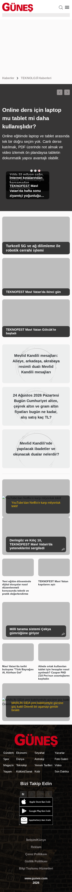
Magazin (8, 765)
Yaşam (7, 771)
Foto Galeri (61, 759)
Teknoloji (21, 765)
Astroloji (39, 759)
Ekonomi (21, 752)
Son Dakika (62, 771)
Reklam (36, 847)
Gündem (8, 752)
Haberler (8, 78)
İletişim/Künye (36, 839)
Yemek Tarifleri (43, 765)
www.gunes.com (36, 878)
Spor (6, 759)
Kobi (37, 771)
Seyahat (39, 752)
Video (58, 765)
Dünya (20, 759)
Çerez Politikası (36, 854)
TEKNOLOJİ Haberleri (36, 78)
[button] (59, 92)
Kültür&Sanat (24, 771)
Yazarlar (60, 752)
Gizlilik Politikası (36, 861)
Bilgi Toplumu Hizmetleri (36, 868)
